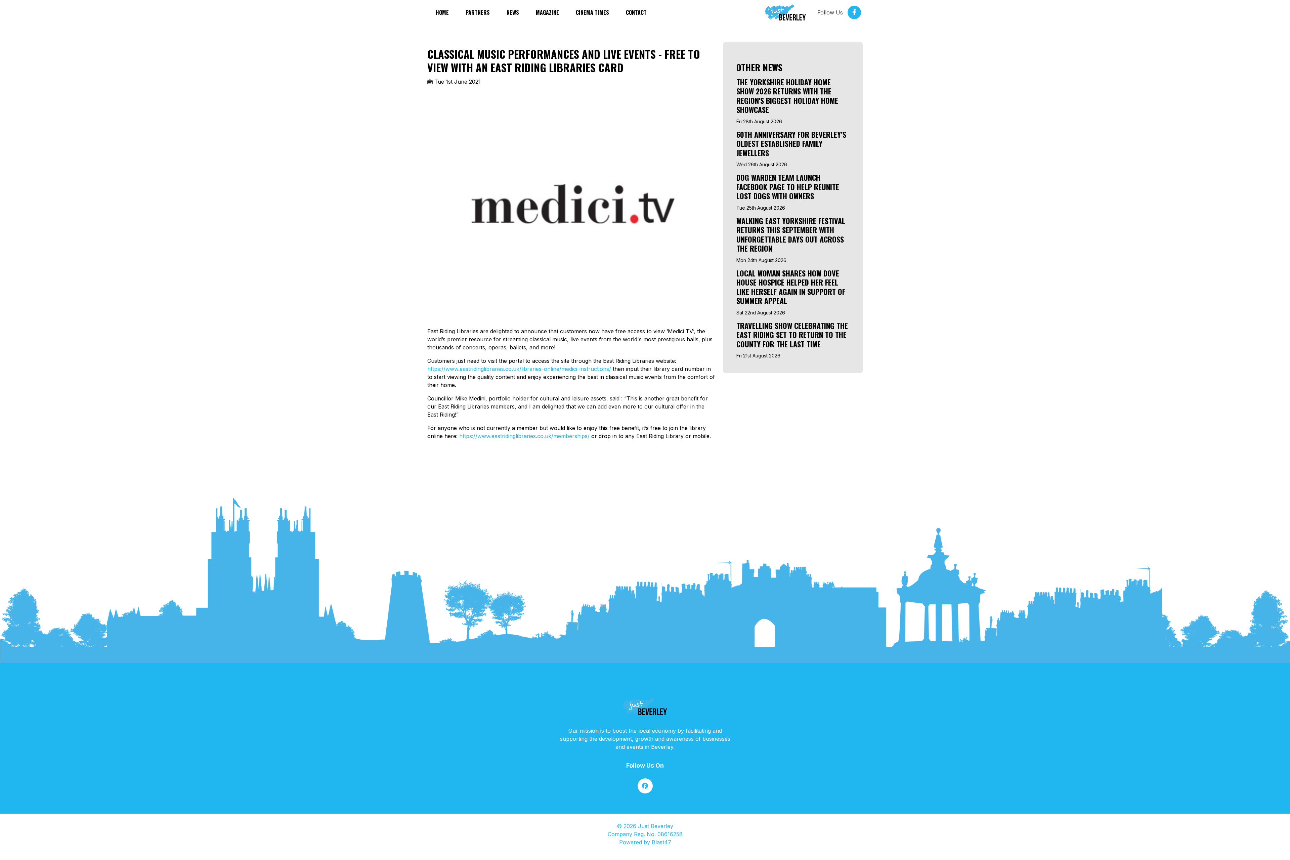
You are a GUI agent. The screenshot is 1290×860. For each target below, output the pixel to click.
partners (478, 12)
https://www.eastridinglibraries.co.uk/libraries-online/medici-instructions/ (519, 369)
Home (442, 12)
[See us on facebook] (645, 785)
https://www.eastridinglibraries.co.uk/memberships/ (524, 436)
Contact (636, 12)
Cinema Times (592, 12)
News (513, 12)
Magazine (547, 12)
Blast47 (661, 842)
